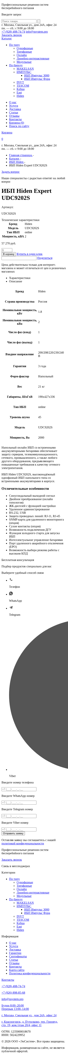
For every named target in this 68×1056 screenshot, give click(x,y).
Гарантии (15, 953)
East (19, 92)
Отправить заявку (13, 833)
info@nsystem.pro (37, 31)
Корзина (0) (16, 122)
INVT (20, 82)
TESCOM (23, 85)
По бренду (16, 65)
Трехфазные (24, 51)
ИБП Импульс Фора (37, 78)
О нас (12, 102)
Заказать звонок (12, 35)
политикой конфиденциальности (23, 843)
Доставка (15, 109)
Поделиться (44, 258)
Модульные (24, 61)
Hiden (20, 95)
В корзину (8, 254)
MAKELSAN (25, 68)
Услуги (13, 105)
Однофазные (25, 48)
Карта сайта (16, 970)
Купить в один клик (29, 254)
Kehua (21, 89)
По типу (14, 44)
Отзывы (14, 115)
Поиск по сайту (19, 126)
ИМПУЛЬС (24, 72)
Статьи (13, 112)
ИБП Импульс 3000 (36, 75)
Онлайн (22, 55)
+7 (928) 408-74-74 (13, 31)
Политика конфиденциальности (29, 973)
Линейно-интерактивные (33, 58)
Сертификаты (18, 956)
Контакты (15, 119)
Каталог (7, 38)
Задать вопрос (11, 171)
